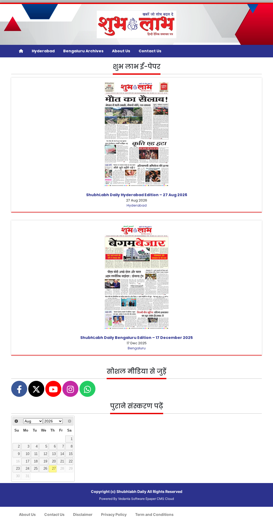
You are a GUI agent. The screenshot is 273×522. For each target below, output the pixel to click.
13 (54, 454)
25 (36, 468)
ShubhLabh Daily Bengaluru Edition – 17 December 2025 (136, 337)
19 (45, 461)
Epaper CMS (155, 499)
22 (71, 461)
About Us (121, 51)
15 (71, 454)
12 (45, 454)
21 (62, 461)
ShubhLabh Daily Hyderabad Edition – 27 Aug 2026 (136, 194)
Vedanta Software (131, 499)
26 (45, 468)
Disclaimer (83, 514)
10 (27, 454)
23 (18, 468)
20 (54, 461)
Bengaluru (137, 348)
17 (27, 461)
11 (36, 454)
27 (54, 468)
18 (36, 461)
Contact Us (150, 51)
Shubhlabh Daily (131, 491)
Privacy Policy (114, 514)
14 (62, 454)
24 (27, 468)
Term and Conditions (154, 514)
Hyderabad (43, 51)
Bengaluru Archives (83, 51)
